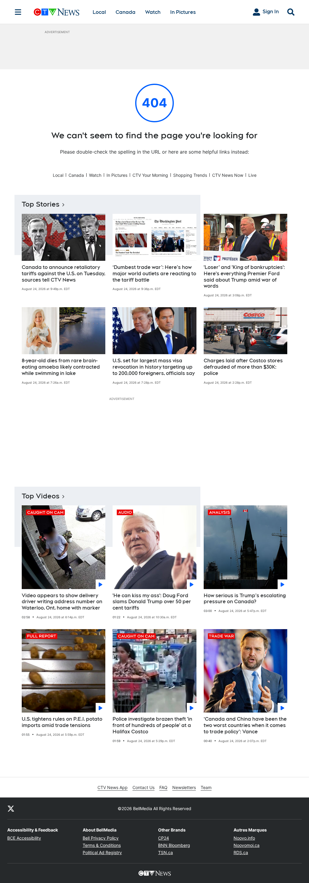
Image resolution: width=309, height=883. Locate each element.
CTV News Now (227, 175)
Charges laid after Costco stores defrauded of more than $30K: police (243, 367)
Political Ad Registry (102, 852)
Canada (125, 12)
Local (99, 12)
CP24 (163, 838)
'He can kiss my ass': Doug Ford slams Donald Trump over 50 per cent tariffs (152, 602)
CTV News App (112, 787)
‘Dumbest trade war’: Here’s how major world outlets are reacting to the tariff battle (154, 273)
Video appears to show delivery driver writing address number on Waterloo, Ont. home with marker (62, 602)
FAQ (163, 787)
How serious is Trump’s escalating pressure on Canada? (245, 599)
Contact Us (143, 787)
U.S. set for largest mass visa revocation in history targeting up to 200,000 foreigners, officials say (154, 367)
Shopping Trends (190, 175)
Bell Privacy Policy (101, 838)
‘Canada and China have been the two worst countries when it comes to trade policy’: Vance (245, 725)
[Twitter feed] (10, 808)
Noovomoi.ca (247, 845)
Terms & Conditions (102, 845)
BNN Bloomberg (174, 845)
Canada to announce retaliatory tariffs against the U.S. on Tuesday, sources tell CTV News (63, 273)
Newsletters (184, 787)
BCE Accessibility (24, 838)
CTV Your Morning (150, 175)
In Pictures (183, 12)
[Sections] (18, 12)
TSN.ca (165, 852)
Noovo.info (244, 838)
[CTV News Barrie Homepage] (56, 12)
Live (252, 175)
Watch (153, 12)
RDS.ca (241, 852)
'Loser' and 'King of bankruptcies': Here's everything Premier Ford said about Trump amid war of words (244, 276)
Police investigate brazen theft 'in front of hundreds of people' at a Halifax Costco (152, 725)
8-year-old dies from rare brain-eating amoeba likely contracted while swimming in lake (61, 367)
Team (206, 787)
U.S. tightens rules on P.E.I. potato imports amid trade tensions (62, 722)
